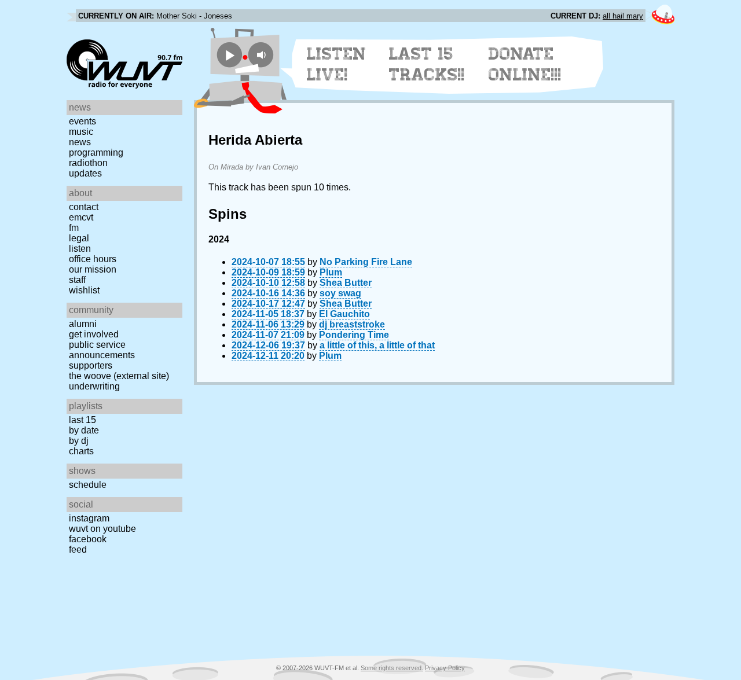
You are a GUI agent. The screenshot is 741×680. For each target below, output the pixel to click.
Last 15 (82, 420)
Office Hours (92, 259)
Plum (331, 272)
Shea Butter (346, 283)
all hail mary (623, 16)
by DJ (79, 441)
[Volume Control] (263, 55)
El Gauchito (344, 314)
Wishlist (84, 290)
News (80, 142)
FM (74, 228)
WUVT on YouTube (102, 529)
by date (84, 430)
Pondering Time (354, 335)
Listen (80, 248)
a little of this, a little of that (377, 345)
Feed (78, 549)
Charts (81, 451)
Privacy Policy (445, 667)
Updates (85, 173)
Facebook (88, 539)
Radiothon (88, 163)
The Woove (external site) (119, 376)
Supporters (90, 365)
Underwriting (94, 386)
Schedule (88, 485)
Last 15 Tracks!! (427, 64)
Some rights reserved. (392, 667)
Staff (77, 280)
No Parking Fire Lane (366, 262)
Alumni (83, 324)
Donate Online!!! (525, 64)
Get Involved (94, 334)
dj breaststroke (352, 324)
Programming (96, 152)
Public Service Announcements (102, 350)
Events (82, 121)
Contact (83, 207)
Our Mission (92, 269)
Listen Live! (336, 64)
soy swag (340, 293)
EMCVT (81, 217)
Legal (79, 238)
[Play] (230, 55)
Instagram (89, 518)
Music (81, 132)
